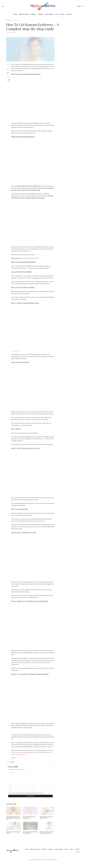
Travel (62, 14)
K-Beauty (33, 14)
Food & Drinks (49, 14)
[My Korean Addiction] (43, 6)
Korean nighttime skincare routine (30, 752)
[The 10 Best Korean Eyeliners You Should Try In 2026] (47, 811)
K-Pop (56, 14)
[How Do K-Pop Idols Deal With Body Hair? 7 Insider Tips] (30, 826)
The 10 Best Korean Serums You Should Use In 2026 (29, 817)
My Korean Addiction (11, 32)
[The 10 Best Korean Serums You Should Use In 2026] (30, 811)
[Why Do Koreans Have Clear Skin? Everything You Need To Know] (47, 826)
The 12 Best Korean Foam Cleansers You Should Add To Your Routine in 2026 (13, 818)
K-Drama (40, 14)
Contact (69, 14)
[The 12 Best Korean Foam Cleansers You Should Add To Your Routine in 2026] (13, 811)
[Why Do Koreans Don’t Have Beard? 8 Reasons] (13, 826)
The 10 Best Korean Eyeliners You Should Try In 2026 (46, 817)
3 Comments (11, 761)
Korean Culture (24, 14)
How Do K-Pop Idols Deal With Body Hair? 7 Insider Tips (30, 832)
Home (15, 14)
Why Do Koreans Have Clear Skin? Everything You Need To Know (46, 832)
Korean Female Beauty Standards (30, 258)
